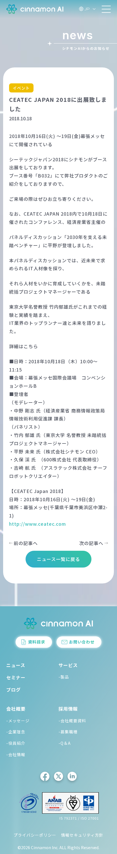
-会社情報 (15, 754)
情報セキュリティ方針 (82, 835)
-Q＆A (64, 743)
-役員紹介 (15, 743)
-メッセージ (18, 720)
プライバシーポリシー (35, 835)
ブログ (13, 689)
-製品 (63, 677)
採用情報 (68, 708)
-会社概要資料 (72, 720)
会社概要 (16, 708)
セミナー (16, 677)
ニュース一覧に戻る (58, 559)
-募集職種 (68, 732)
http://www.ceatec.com (37, 523)
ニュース (15, 665)
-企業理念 (15, 732)
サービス (68, 665)
